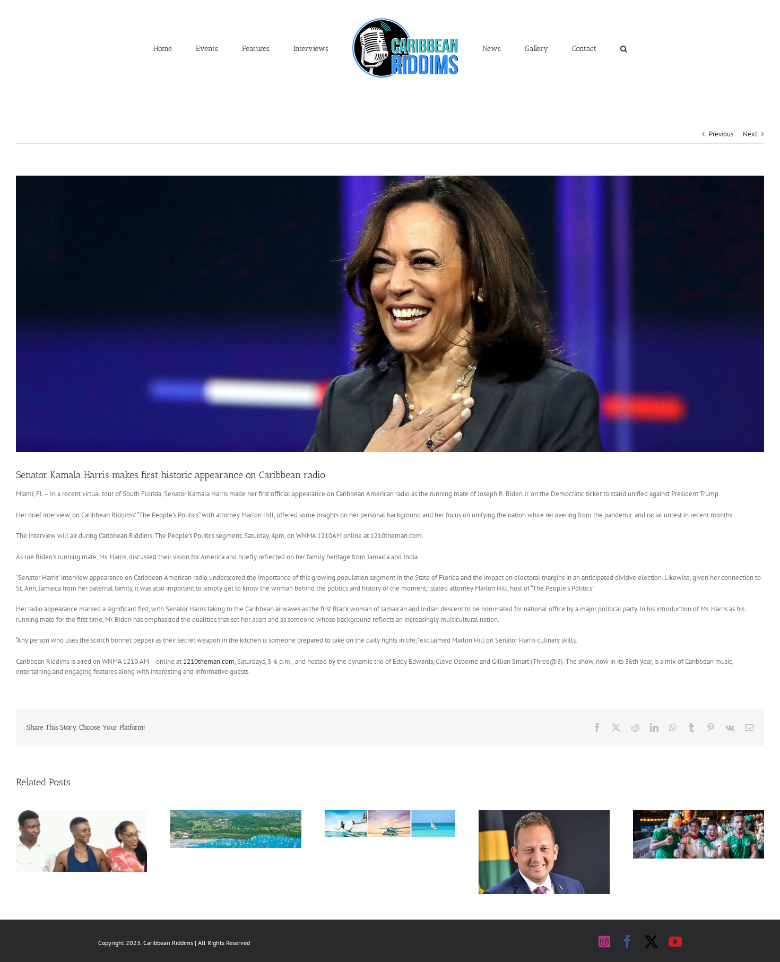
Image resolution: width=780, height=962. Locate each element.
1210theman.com (209, 661)
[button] (574, 47)
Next (750, 133)
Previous (721, 133)
